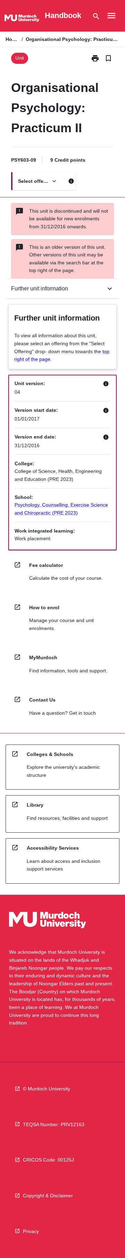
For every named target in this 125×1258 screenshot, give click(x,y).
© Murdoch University (46, 1088)
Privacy (31, 1231)
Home (12, 39)
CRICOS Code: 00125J (48, 1160)
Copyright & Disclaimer (48, 1195)
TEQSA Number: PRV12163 (53, 1124)
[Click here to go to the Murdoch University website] (22, 19)
